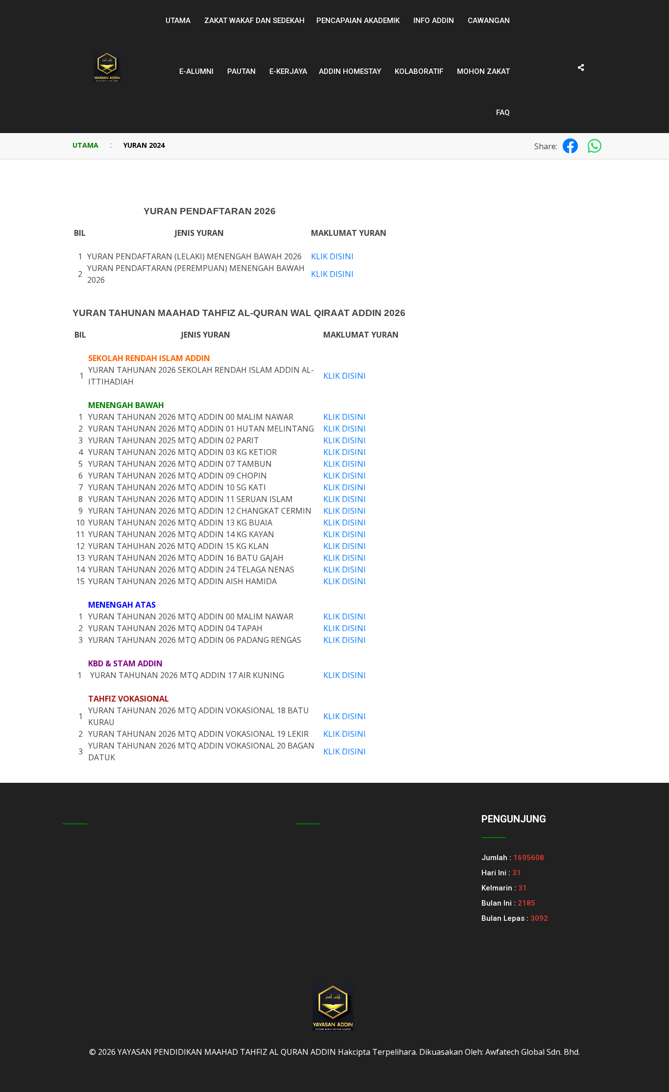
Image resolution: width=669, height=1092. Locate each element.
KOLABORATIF (419, 71)
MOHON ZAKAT (483, 71)
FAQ (503, 112)
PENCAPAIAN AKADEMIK (358, 20)
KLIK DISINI (332, 256)
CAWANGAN (489, 20)
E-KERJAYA (288, 71)
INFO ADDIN (433, 20)
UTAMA (85, 145)
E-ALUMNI (196, 71)
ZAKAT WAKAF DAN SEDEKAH (254, 20)
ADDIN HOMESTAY (350, 71)
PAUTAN (241, 71)
